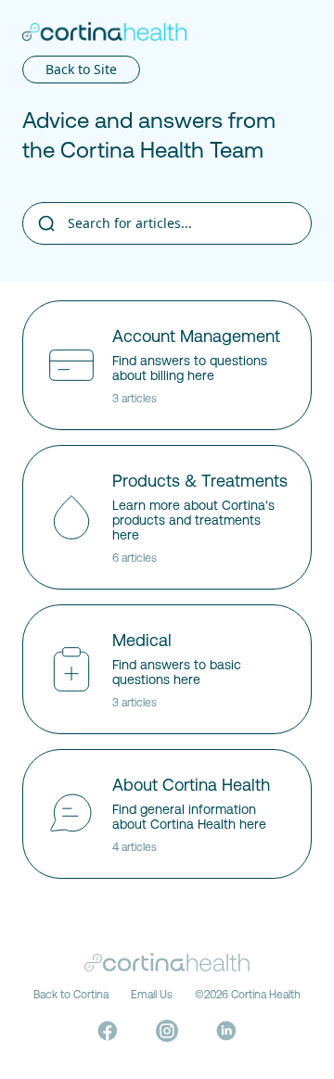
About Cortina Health (191, 784)
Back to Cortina (71, 994)
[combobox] (167, 223)
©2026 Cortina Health (248, 994)
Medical (142, 640)
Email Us (152, 994)
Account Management (196, 336)
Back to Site (81, 69)
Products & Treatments (200, 480)
